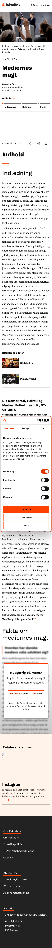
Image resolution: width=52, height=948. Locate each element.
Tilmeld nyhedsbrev (15, 879)
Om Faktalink (11, 837)
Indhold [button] (7, 98)
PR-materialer (11, 886)
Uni (34, 694)
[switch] (45, 480)
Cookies (8, 857)
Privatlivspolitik (12, 844)
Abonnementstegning (16, 892)
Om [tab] (42, 428)
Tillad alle (26, 509)
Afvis (26, 525)
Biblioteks (16, 694)
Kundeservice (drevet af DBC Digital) (25, 914)
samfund (11, 59)
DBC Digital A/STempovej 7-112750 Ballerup (12, 926)
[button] (35, 4)
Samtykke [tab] (9, 428)
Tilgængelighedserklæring (18, 850)
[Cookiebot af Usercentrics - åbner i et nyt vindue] (37, 420)
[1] (35, 618)
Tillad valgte (26, 517)
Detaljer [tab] (26, 428)
